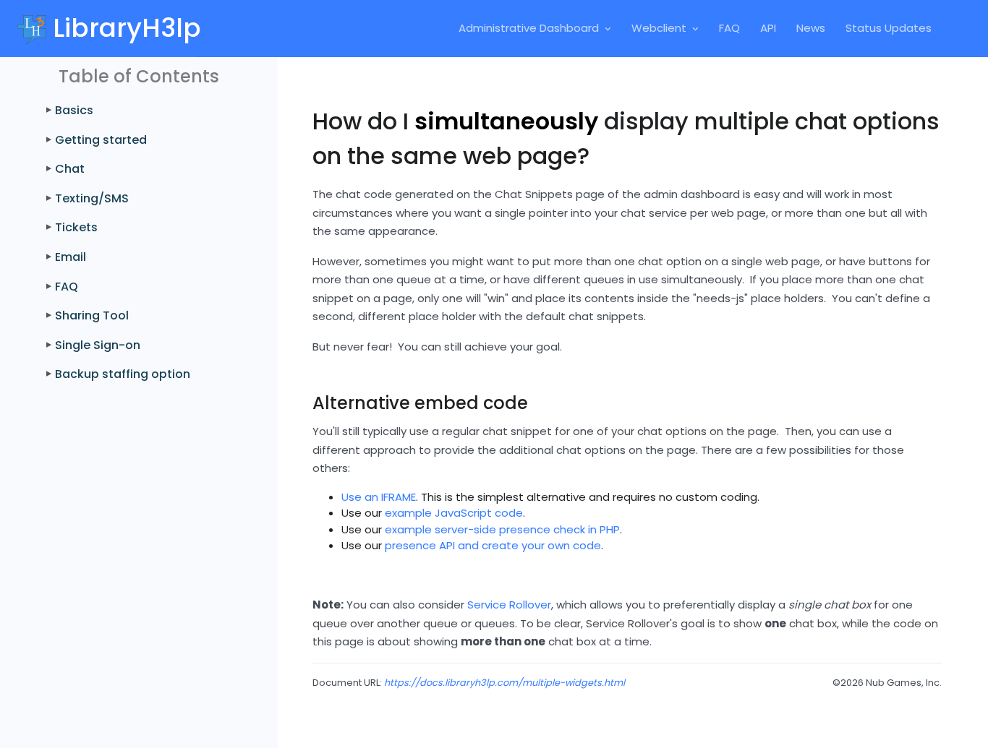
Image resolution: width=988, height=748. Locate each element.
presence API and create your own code (493, 545)
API (768, 27)
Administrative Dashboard (529, 27)
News (810, 27)
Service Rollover (509, 604)
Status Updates (889, 27)
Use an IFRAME (378, 496)
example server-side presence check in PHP (502, 529)
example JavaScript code (454, 512)
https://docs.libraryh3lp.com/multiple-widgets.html (504, 682)
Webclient (658, 27)
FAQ (729, 27)
